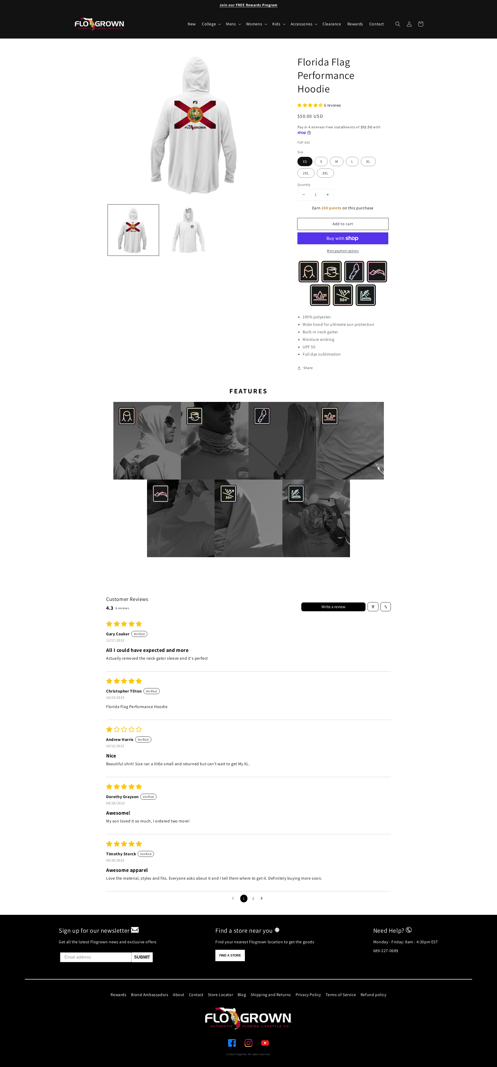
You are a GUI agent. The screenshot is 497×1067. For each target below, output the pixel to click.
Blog (242, 994)
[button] (398, 24)
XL (368, 161)
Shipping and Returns (271, 994)
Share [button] (308, 367)
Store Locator (220, 994)
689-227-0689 (385, 950)
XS (305, 161)
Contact (196, 994)
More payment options (343, 251)
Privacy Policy (308, 994)
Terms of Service (341, 994)
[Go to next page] (263, 898)
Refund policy (373, 994)
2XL (306, 173)
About (178, 994)
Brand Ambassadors (149, 994)
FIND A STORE (230, 955)
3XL (325, 173)
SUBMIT (142, 957)
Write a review (333, 606)
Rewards (118, 994)
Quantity (303, 184)
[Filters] (373, 606)
